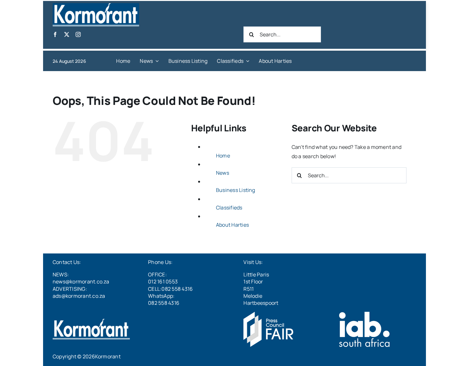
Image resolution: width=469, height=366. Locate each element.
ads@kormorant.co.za (79, 295)
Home (223, 155)
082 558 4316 (163, 302)
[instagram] (78, 34)
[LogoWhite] (96, 5)
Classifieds (229, 207)
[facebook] (55, 34)
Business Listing (235, 190)
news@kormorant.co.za (81, 281)
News (222, 172)
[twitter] (66, 34)
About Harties (232, 224)
